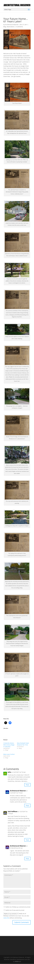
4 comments (19, 27)
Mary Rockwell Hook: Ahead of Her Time (23, 744)
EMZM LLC (18, 961)
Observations (10, 27)
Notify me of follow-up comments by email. (18, 907)
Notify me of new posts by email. (15, 910)
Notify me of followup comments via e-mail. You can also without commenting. (16, 916)
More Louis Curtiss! (9, 754)
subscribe (6, 918)
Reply (27, 785)
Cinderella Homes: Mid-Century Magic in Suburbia (9, 744)
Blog (4, 27)
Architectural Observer (11, 24)
